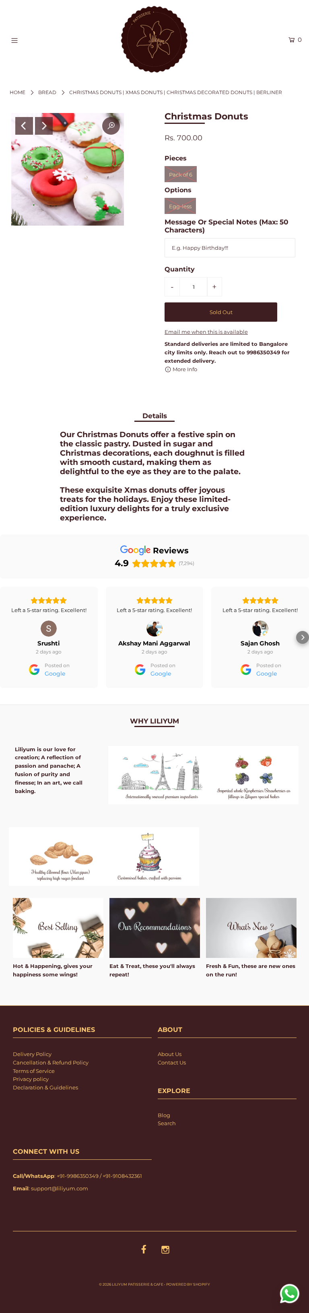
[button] (6, 649)
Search (167, 1146)
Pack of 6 (180, 174)
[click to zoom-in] (111, 126)
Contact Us (172, 1085)
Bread (47, 92)
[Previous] (24, 126)
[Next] (44, 126)
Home (17, 92)
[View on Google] (49, 629)
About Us (169, 1077)
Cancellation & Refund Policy (51, 1085)
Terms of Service (34, 1094)
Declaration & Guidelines (45, 1110)
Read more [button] (260, 633)
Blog (164, 1138)
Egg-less (180, 206)
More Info (184, 369)
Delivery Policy (32, 1077)
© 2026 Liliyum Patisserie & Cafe (131, 1307)
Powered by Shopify (188, 1307)
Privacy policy (31, 1102)
